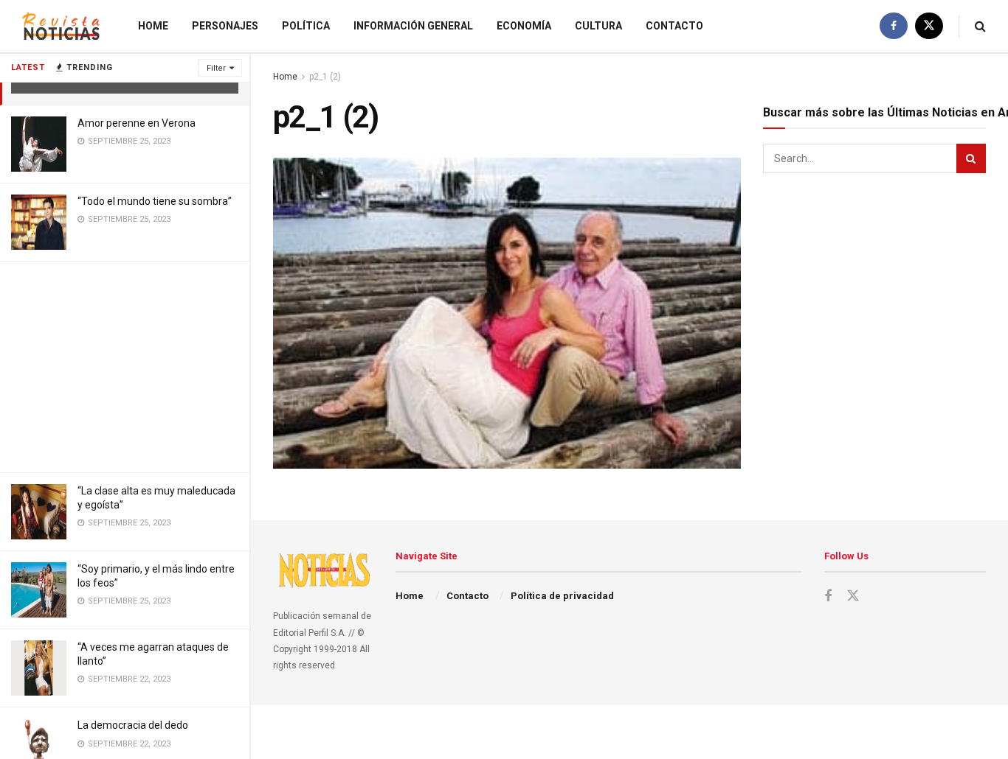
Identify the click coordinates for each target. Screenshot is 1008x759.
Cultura (598, 26)
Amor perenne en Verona (136, 123)
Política (306, 26)
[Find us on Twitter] (929, 26)
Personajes (225, 26)
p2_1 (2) (325, 76)
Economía (524, 26)
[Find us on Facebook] (894, 26)
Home (153, 26)
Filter (216, 68)
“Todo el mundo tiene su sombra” (154, 201)
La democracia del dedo (132, 725)
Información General (413, 26)
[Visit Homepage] (61, 26)
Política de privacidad (562, 595)
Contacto (674, 26)
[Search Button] (980, 26)
